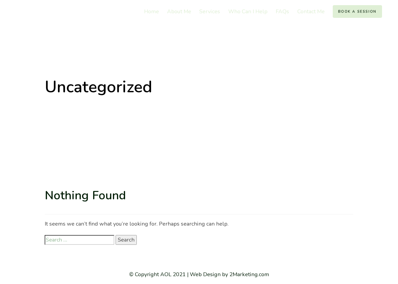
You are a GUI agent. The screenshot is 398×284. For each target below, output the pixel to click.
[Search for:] (79, 240)
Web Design (205, 274)
